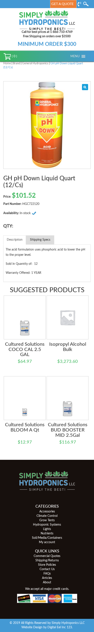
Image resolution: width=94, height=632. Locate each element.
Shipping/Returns (47, 560)
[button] (75, 56)
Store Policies (47, 564)
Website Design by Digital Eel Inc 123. (47, 627)
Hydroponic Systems (47, 524)
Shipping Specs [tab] (40, 239)
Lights (47, 529)
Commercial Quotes (47, 556)
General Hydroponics (35, 63)
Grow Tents (47, 520)
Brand (16, 63)
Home (7, 63)
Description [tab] (15, 239)
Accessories (47, 511)
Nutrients (47, 533)
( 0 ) (14, 56)
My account (47, 542)
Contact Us (47, 569)
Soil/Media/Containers (47, 537)
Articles (47, 578)
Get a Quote (62, 4)
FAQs (47, 573)
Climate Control (47, 515)
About (47, 582)
